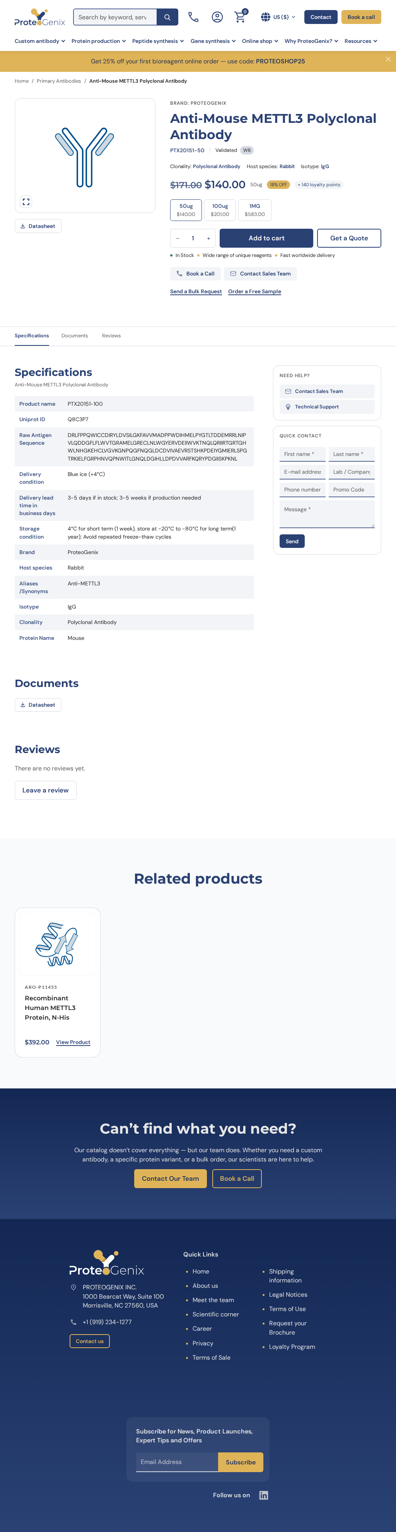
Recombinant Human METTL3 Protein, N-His (50, 1008)
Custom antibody (37, 40)
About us (205, 1286)
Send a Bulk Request (196, 291)
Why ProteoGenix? (308, 40)
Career (202, 1329)
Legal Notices (288, 1295)
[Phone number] (194, 17)
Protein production (96, 40)
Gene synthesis (210, 40)
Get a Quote (349, 238)
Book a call (361, 17)
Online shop (257, 40)
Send (292, 541)
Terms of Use (287, 1309)
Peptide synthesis (155, 40)
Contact (321, 17)
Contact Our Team (170, 1178)
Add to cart (267, 238)
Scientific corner (216, 1314)
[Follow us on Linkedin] (264, 1495)
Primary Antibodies (59, 81)
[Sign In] (217, 17)
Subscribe (241, 1462)
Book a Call (237, 1178)
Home (22, 81)
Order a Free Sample (254, 291)
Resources (358, 40)
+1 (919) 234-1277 (107, 1322)
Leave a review (45, 790)
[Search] (167, 17)
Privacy (203, 1343)
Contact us (90, 1341)
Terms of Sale (211, 1357)
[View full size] (26, 202)
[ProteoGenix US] (40, 17)
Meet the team (213, 1300)
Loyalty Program (292, 1347)
